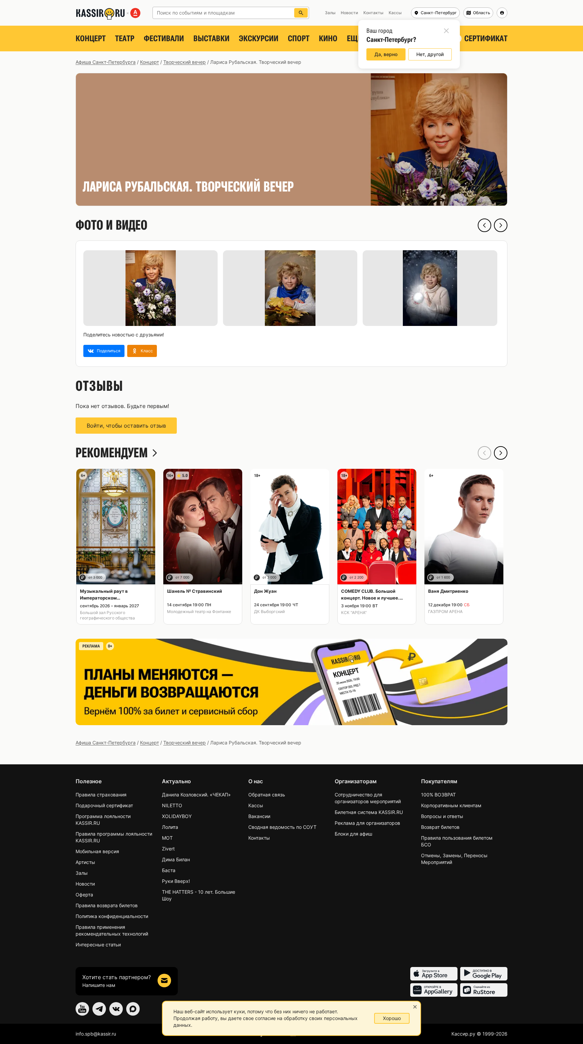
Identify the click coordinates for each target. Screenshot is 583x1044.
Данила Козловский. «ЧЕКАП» (196, 794)
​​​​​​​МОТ (167, 838)
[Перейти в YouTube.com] (82, 1009)
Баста (168, 870)
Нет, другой (430, 54)
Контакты (259, 838)
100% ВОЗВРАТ (438, 794)
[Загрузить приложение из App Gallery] (433, 990)
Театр (124, 38)
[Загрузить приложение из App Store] (433, 974)
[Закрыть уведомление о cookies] (415, 1006)
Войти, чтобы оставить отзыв (126, 425)
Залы (82, 873)
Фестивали (164, 38)
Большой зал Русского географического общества (107, 615)
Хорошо (392, 1018)
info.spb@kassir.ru (96, 1034)
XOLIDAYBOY (177, 816)
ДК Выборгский (269, 611)
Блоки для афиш (353, 834)
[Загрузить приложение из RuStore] (483, 990)
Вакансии (259, 816)
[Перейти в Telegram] (99, 1009)
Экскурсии (258, 38)
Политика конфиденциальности (112, 916)
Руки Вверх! (176, 881)
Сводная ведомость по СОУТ (282, 827)
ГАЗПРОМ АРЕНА (445, 611)
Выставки (211, 38)
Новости (85, 884)
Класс (147, 350)
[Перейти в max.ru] (133, 1009)
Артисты (85, 862)
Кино (328, 38)
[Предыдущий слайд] (484, 225)
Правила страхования (101, 794)
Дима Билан (176, 859)
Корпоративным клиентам (451, 805)
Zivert (168, 848)
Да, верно (385, 54)
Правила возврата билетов (107, 905)
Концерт (91, 38)
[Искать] (301, 13)
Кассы (255, 805)
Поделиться (108, 350)
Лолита (170, 827)
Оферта (84, 894)
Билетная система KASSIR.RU (369, 812)
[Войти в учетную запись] (502, 12)
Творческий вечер (184, 62)
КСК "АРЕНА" (354, 612)
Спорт (298, 38)
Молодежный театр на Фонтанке (199, 611)
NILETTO (172, 805)
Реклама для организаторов (367, 823)
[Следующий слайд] (500, 225)
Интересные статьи (98, 944)
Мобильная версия (97, 851)
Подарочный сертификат (104, 805)
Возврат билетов (440, 827)
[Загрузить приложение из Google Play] (483, 974)
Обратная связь (266, 794)
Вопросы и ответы (442, 816)
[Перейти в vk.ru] (116, 1009)
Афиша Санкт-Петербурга (106, 62)
